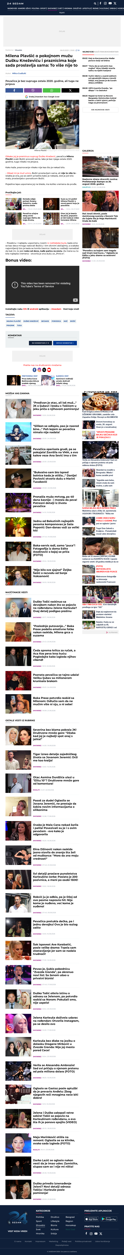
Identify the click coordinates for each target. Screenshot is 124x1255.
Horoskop (71, 1225)
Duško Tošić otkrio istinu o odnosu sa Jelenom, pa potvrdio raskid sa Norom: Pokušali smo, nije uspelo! (55, 998)
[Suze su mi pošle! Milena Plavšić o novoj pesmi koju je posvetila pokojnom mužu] (51, 204)
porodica (56, 321)
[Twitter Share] (70, 90)
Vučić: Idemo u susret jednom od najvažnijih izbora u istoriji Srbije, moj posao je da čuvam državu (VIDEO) (102, 79)
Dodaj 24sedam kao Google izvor (44, 96)
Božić (72, 321)
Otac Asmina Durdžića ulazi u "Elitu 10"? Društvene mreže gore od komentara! (56, 780)
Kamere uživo (24, 8)
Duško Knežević (31, 321)
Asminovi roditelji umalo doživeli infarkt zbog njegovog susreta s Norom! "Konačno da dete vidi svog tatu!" (65, 381)
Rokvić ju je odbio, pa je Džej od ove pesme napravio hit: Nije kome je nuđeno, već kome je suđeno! (55, 902)
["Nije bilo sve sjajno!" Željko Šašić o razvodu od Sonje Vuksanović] (18, 575)
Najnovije (12, 8)
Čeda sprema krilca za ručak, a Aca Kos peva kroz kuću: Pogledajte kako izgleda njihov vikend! (54, 655)
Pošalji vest (66, 1241)
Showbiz (52, 8)
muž (65, 321)
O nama (17, 1241)
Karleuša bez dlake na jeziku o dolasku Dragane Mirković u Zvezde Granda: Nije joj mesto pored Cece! (54, 1045)
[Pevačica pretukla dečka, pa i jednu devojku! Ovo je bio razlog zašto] (18, 927)
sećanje (45, 321)
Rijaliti (62, 13)
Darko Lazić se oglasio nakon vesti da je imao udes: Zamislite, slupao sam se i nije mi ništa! (55, 1163)
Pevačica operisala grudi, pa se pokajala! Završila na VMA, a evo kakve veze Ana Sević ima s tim (55, 452)
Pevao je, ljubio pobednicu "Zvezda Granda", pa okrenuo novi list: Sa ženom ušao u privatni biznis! (53, 973)
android (34, 309)
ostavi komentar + (65, 343)
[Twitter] (115, 3)
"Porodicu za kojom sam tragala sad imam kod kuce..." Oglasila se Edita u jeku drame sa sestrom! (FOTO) (100, 254)
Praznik (10, 325)
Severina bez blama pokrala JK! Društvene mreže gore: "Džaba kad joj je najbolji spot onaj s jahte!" (54, 734)
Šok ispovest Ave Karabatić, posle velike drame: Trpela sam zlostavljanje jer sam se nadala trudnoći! (54, 949)
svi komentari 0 (40, 343)
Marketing (53, 1241)
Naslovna (9, 50)
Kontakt (28, 1241)
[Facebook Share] (14, 90)
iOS (25, 309)
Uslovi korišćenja (102, 1241)
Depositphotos (62, 1245)
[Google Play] (109, 1219)
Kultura (104, 8)
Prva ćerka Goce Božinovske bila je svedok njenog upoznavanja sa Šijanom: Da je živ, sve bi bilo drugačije (31, 381)
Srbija (113, 8)
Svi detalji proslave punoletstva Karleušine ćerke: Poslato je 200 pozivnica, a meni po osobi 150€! (55, 877)
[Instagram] (105, 3)
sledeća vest (62, 376)
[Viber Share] (33, 90)
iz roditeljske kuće (56, 243)
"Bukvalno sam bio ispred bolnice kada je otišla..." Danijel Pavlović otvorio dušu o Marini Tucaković (55, 477)
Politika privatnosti (83, 1241)
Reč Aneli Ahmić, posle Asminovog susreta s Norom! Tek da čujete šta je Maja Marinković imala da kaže (100, 217)
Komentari (113, 51)
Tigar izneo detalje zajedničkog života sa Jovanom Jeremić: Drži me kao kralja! (55, 757)
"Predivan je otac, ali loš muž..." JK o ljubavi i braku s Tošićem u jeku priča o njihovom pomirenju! (56, 406)
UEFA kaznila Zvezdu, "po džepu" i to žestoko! (100, 89)
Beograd (70, 1217)
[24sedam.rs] (15, 3)
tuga (19, 325)
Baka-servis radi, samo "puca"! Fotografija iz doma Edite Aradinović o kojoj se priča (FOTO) (54, 550)
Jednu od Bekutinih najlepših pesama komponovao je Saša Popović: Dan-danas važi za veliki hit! (56, 526)
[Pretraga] (95, 3)
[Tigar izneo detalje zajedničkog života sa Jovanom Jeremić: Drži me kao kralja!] (18, 760)
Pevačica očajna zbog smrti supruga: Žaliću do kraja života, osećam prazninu (31, 217)
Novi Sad (70, 1229)
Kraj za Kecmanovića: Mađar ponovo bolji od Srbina (101, 59)
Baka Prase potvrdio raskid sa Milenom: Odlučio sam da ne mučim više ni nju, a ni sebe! (53, 701)
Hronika (68, 8)
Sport (43, 8)
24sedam (56, 309)
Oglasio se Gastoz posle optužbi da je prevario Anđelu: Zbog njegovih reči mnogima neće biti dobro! (55, 1093)
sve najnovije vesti (100, 110)
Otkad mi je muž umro (19, 173)
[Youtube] (49, 370)
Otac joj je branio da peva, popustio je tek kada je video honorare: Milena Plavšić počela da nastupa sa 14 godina (70, 217)
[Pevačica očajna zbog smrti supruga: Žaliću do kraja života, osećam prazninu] (13, 219)
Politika (35, 8)
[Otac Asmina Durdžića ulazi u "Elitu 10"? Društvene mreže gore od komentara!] (18, 783)
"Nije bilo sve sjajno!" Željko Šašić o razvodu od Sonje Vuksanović (52, 573)
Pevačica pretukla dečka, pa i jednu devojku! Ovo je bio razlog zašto (55, 924)
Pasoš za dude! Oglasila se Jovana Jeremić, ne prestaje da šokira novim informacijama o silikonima (54, 805)
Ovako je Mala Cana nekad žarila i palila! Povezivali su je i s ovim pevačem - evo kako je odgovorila (55, 829)
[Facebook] (100, 3)
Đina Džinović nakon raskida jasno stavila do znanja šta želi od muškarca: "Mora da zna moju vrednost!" (55, 854)
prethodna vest (30, 376)
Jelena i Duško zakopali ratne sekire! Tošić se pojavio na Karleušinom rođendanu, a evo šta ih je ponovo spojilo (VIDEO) (55, 1117)
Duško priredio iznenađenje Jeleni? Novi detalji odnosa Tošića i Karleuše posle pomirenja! (52, 1188)
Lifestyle (86, 8)
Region (69, 1221)
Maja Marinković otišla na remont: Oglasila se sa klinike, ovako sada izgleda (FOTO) (54, 1140)
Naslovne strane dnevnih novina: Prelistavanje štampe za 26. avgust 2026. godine (99, 181)
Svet (60, 8)
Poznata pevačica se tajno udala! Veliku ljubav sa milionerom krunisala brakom (56, 678)
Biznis (96, 8)
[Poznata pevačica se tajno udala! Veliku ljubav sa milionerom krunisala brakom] (18, 680)
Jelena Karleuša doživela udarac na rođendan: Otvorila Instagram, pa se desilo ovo (56, 1021)
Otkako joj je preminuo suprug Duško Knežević (30, 156)
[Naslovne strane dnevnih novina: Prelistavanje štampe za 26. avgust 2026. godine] (100, 166)
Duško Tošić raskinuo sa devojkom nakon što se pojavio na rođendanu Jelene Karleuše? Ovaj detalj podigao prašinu (55, 606)
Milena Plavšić (14, 321)
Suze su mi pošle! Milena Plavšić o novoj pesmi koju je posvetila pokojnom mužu (70, 202)
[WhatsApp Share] (52, 90)
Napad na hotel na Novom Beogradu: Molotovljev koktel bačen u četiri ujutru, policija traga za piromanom (102, 99)
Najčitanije (100, 51)
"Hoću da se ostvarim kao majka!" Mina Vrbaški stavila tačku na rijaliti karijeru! (101, 68)
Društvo (77, 8)
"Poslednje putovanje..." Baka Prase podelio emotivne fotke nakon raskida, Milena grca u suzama (53, 631)
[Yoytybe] (110, 3)
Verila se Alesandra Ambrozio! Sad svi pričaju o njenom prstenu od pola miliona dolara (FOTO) (56, 1068)
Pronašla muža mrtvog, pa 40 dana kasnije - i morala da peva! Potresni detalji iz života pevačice (55, 501)
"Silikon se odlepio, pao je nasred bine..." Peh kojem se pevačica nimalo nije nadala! (56, 429)
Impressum (40, 1241)
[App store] (91, 1219)
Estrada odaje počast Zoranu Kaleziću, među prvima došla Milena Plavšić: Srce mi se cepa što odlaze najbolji (32, 202)
